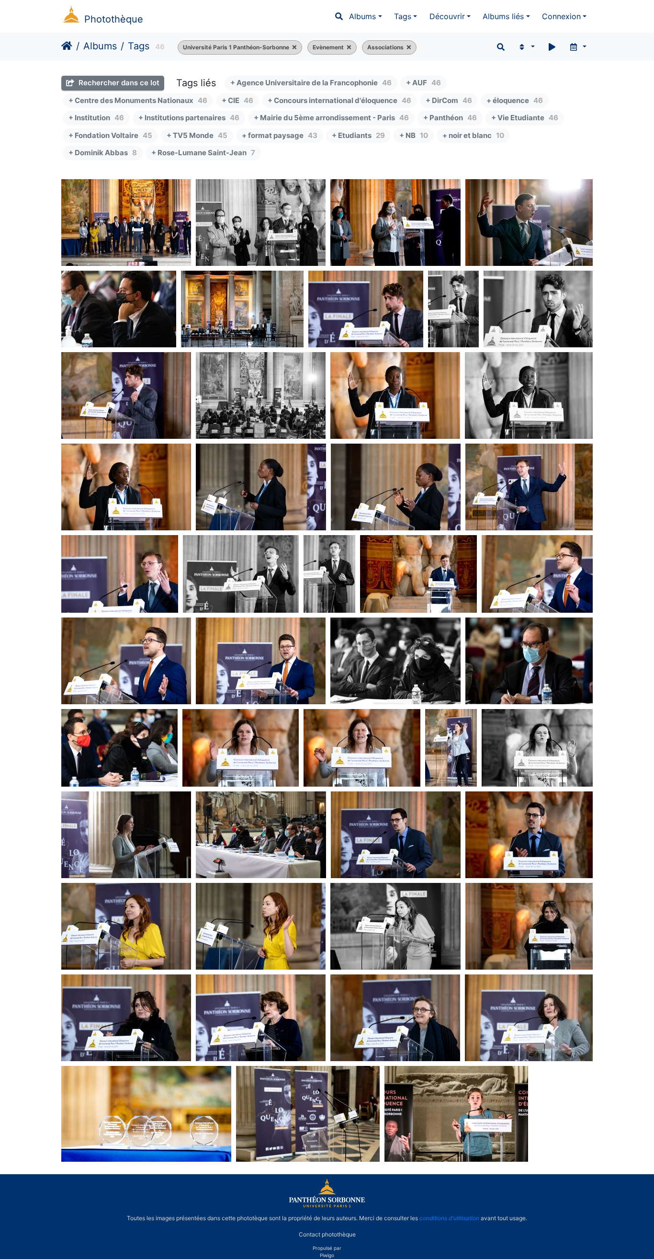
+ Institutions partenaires (188, 117)
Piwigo (327, 1255)
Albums (362, 16)
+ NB (413, 135)
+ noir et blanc (473, 135)
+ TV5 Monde (197, 135)
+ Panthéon (450, 117)
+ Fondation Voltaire (110, 135)
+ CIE (237, 100)
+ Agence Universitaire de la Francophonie (311, 82)
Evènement (328, 47)
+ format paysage (279, 135)
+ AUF (423, 82)
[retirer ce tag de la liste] (293, 47)
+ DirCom (449, 100)
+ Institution (96, 117)
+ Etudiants (358, 135)
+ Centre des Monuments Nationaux (137, 100)
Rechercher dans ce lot (118, 82)
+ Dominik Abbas (102, 152)
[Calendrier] (578, 47)
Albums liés (503, 16)
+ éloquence (514, 100)
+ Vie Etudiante (524, 117)
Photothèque (113, 19)
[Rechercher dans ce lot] (501, 47)
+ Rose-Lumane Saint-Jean (203, 152)
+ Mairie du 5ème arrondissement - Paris (331, 117)
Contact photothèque (327, 1234)
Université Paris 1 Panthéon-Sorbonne (236, 47)
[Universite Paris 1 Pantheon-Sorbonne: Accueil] (327, 1205)
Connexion (561, 16)
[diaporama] (552, 47)
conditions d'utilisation (449, 1218)
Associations (385, 47)
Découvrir (447, 16)
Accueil (66, 46)
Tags (402, 16)
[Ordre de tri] (526, 47)
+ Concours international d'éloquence (339, 100)
